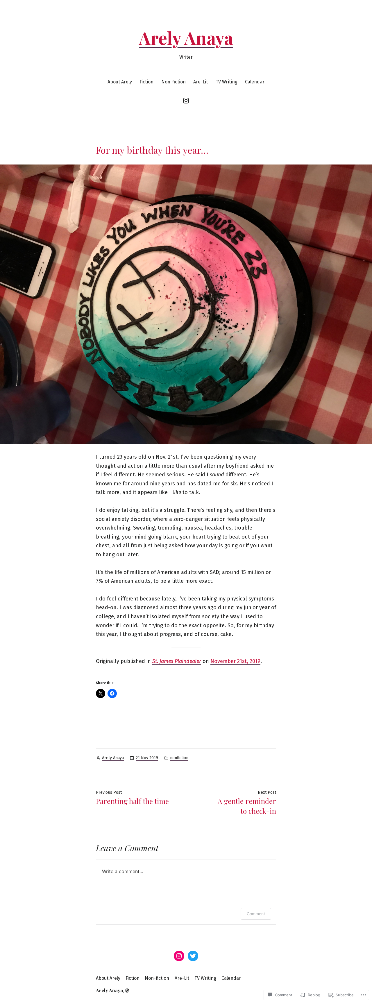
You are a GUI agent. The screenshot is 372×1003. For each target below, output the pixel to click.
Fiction (146, 82)
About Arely (120, 82)
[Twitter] (193, 956)
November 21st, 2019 (235, 661)
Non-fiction (173, 82)
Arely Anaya (186, 37)
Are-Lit (200, 82)
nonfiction (179, 757)
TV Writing (226, 82)
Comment (256, 913)
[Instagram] (186, 100)
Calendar (254, 82)
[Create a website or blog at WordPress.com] (127, 990)
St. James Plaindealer (176, 661)
